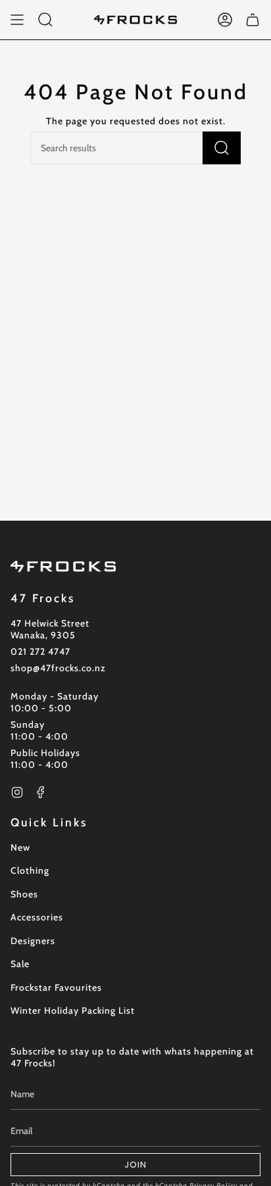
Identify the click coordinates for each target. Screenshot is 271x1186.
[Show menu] (17, 19)
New (20, 847)
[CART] (252, 19)
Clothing (30, 870)
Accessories (37, 917)
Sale (20, 964)
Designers (33, 941)
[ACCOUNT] (225, 19)
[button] (45, 19)
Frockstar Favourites (56, 987)
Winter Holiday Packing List (73, 1010)
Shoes (24, 894)
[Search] (222, 147)
